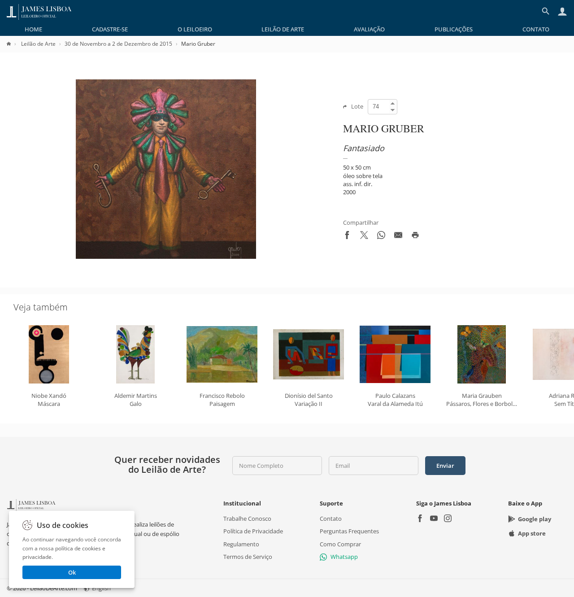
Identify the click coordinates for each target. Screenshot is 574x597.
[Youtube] (434, 519)
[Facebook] (420, 519)
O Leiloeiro (195, 29)
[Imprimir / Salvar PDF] (415, 237)
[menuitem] (33, 29)
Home (33, 29)
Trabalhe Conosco (247, 518)
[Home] (13, 44)
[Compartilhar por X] (364, 237)
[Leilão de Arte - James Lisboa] (39, 11)
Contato (535, 29)
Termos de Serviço (247, 557)
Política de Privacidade (253, 531)
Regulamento (241, 544)
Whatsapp (344, 557)
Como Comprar (340, 544)
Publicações (454, 29)
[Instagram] (448, 519)
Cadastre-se (110, 29)
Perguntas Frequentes (349, 531)
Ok (72, 572)
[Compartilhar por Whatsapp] (381, 237)
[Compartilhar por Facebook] (347, 237)
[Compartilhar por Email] (398, 237)
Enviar (445, 466)
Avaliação (369, 29)
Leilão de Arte (282, 29)
